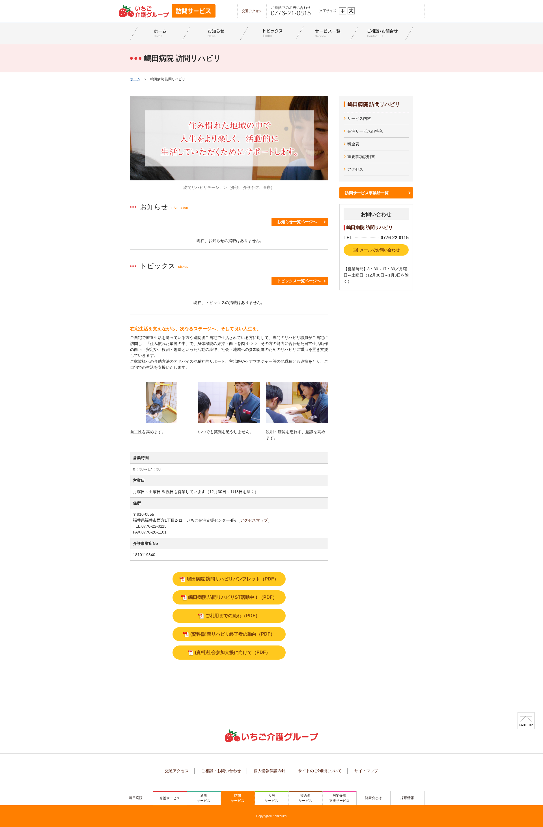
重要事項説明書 (361, 156)
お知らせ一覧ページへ (297, 221)
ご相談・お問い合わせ (221, 770)
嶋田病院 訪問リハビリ (374, 104)
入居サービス (271, 798)
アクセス (355, 169)
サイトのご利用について (320, 770)
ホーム (135, 79)
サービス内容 (359, 118)
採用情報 (407, 798)
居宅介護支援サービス (339, 798)
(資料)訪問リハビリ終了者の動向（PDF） (232, 634)
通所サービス (203, 798)
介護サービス (170, 798)
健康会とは (373, 798)
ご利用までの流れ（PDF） (232, 615)
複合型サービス (305, 798)
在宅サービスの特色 (365, 131)
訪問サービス (237, 798)
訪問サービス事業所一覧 (367, 193)
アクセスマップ (254, 520)
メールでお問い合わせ (380, 250)
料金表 (353, 144)
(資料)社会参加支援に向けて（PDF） (232, 652)
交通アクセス (252, 11)
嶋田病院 (136, 798)
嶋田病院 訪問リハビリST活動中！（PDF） (232, 597)
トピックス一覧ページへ (299, 280)
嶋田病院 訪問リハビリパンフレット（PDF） (233, 578)
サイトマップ (366, 770)
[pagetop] (526, 720)
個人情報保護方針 (269, 770)
